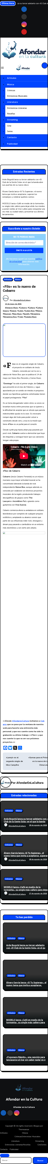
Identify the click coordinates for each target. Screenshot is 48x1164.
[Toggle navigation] (2, 67)
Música (11, 84)
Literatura (12, 102)
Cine (9, 125)
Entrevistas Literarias (17, 108)
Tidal (20, 317)
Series (10, 131)
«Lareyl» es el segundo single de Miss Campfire (14, 761)
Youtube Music (31, 317)
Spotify (26, 314)
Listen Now (29, 311)
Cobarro (23, 308)
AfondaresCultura (20, 721)
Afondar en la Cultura (24, 1099)
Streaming (12, 119)
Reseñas (11, 113)
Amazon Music (12, 308)
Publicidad (12, 143)
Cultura (32, 308)
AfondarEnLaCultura (21, 300)
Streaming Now (10, 317)
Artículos (11, 78)
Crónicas (11, 90)
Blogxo (36, 1126)
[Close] (4, 1155)
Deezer (13, 311)
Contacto (12, 137)
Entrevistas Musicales (17, 96)
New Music (17, 314)
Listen (20, 311)
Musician (7, 314)
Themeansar (24, 1129)
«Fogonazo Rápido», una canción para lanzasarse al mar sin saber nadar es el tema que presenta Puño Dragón (26, 1060)
